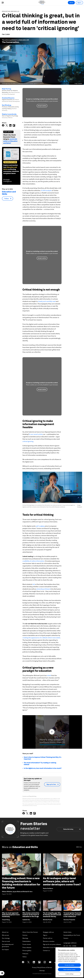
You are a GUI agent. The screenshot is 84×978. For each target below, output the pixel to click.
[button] (52, 732)
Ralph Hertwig (6, 89)
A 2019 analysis (46, 190)
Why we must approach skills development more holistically (11, 914)
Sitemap (42, 970)
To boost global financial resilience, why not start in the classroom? (72, 914)
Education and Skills (10, 11)
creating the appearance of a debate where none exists (41, 638)
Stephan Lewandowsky (9, 114)
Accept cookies (42, 105)
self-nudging (40, 526)
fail (34, 584)
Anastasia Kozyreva (8, 98)
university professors (43, 589)
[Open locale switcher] (2, 973)
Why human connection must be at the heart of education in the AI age (30, 914)
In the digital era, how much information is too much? (43, 768)
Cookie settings (69, 974)
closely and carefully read (46, 301)
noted (49, 675)
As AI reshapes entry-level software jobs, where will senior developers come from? (62, 881)
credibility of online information (33, 561)
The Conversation (10, 42)
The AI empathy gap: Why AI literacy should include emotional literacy (52, 914)
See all (79, 847)
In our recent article (36, 434)
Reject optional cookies (69, 969)
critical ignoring (27, 441)
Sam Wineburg (6, 105)
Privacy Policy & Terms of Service (42, 967)
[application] (52, 732)
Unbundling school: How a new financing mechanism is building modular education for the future (21, 883)
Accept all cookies (69, 965)
